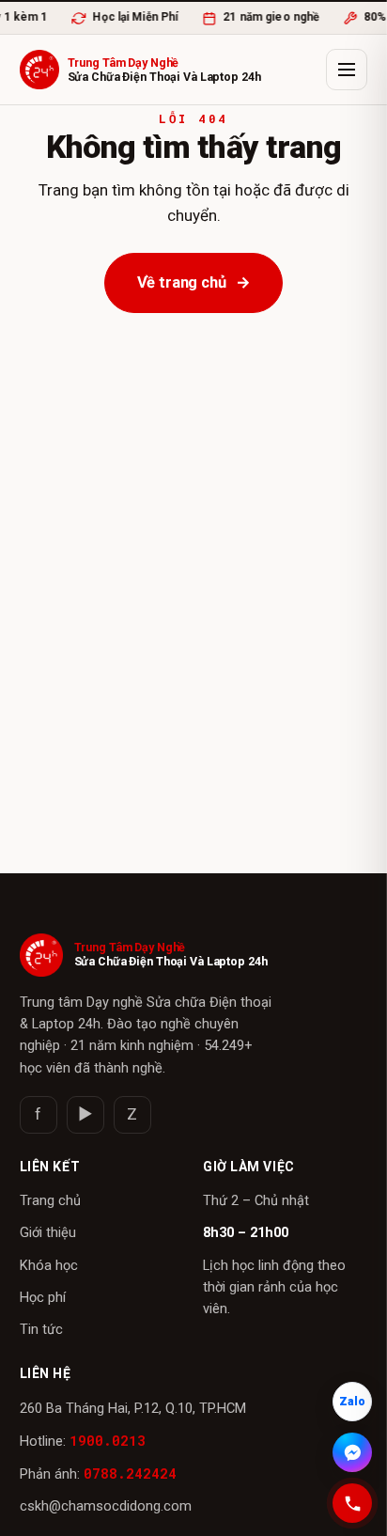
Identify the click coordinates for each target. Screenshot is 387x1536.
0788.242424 (130, 1473)
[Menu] (346, 69)
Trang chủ (50, 1201)
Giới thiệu (48, 1233)
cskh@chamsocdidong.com (106, 1506)
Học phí (43, 1298)
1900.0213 (108, 1441)
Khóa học (49, 1266)
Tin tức (41, 1330)
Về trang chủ (194, 282)
